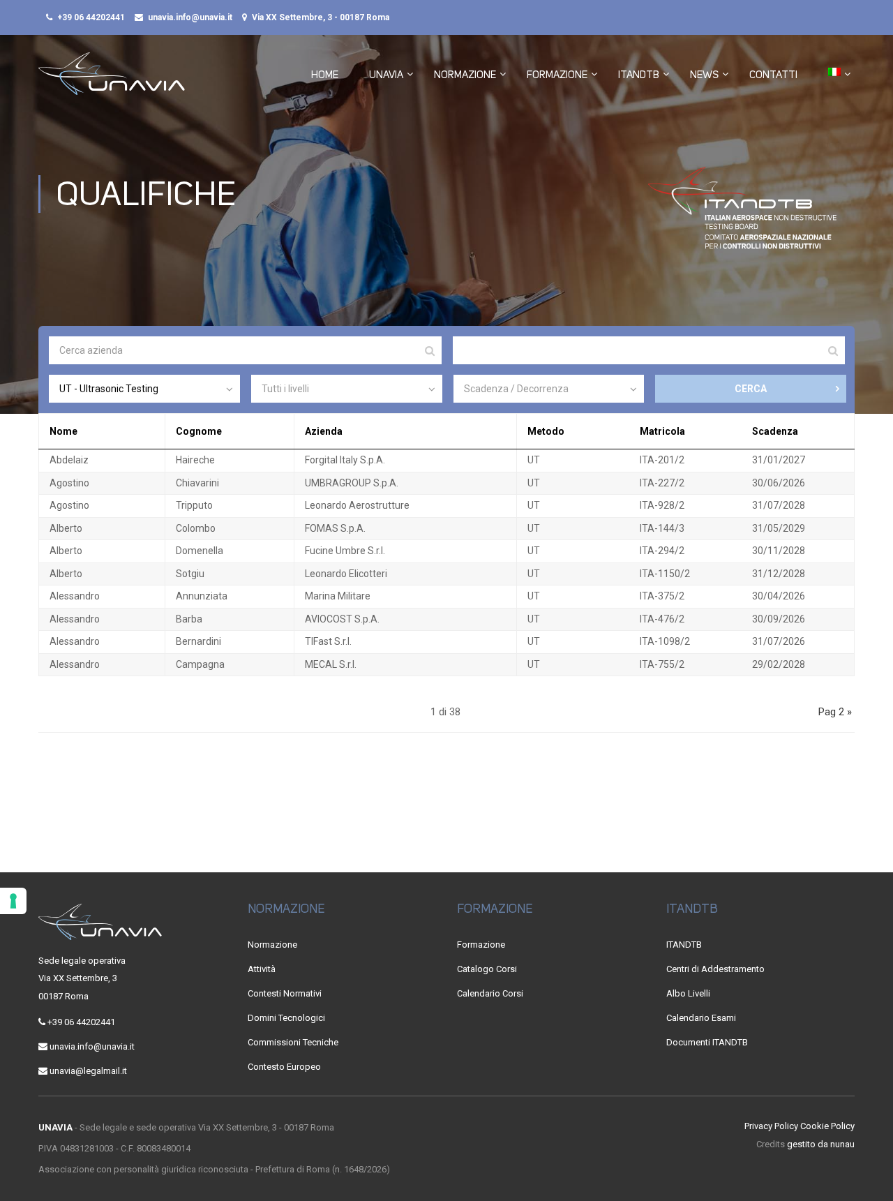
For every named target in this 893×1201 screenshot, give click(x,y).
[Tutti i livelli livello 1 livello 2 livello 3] (346, 389)
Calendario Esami (701, 1018)
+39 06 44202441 (91, 17)
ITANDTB (638, 74)
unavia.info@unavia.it (190, 17)
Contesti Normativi (285, 993)
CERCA (751, 388)
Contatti (773, 74)
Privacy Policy (771, 1126)
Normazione (465, 74)
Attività (262, 969)
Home (324, 74)
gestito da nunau (821, 1144)
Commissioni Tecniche (293, 1042)
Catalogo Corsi (487, 969)
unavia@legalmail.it (88, 1071)
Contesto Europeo (284, 1066)
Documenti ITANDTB (707, 1042)
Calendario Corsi (490, 993)
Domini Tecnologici (286, 1018)
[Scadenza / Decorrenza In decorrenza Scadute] (549, 389)
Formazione (557, 74)
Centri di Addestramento (715, 969)
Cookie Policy (827, 1126)
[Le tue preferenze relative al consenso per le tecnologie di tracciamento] (13, 901)
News (704, 74)
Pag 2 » (835, 712)
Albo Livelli (688, 993)
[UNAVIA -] (111, 80)
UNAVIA (386, 74)
